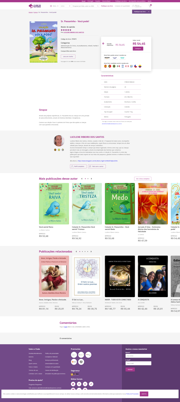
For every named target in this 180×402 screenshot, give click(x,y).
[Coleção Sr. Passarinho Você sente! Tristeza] (87, 203)
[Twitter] (73, 384)
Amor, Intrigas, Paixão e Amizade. (52, 300)
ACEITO (144, 394)
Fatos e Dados (33, 367)
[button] (82, 179)
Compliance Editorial (51, 357)
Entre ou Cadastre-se (138, 6)
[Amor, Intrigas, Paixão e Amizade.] (54, 276)
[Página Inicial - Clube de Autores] (35, 6)
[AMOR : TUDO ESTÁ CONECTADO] (120, 276)
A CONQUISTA (143, 300)
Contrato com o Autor (35, 374)
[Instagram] (85, 384)
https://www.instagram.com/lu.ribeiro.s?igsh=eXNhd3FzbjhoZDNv (98, 161)
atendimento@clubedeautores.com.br (112, 123)
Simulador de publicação (55, 374)
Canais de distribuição (51, 370)
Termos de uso (33, 370)
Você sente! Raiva (46, 227)
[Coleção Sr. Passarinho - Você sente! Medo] (120, 203)
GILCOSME (141, 303)
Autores (31, 357)
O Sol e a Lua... (78, 300)
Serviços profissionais (51, 360)
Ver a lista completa (142, 179)
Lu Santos (141, 234)
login (65, 327)
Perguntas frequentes (35, 384)
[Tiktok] (91, 384)
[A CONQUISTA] (153, 276)
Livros (36, 12)
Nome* (128, 352)
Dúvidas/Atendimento (35, 353)
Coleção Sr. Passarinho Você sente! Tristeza (83, 228)
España (97, 1)
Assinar (130, 369)
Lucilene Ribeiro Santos (79, 232)
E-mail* (128, 360)
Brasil (83, 1)
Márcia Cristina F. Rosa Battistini (82, 303)
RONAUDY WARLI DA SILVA (113, 303)
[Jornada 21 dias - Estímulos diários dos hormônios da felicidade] (153, 203)
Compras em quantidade (122, 6)
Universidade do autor (51, 363)
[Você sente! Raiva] (54, 203)
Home (31, 12)
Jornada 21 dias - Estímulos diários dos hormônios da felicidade (149, 229)
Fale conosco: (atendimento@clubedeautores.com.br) (45, 388)
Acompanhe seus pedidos (137, 1)
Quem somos (33, 363)
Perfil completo (79, 166)
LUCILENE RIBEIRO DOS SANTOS (73, 32)
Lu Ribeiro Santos (44, 230)
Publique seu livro (121, 1)
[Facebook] (79, 384)
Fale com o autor (97, 166)
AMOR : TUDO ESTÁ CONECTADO (118, 300)
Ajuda (149, 1)
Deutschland (106, 1)
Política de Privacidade (132, 394)
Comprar (138, 48)
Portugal (90, 1)
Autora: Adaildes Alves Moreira (48, 303)
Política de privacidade (52, 353)
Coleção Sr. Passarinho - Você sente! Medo (117, 228)
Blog (30, 360)
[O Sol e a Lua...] (87, 276)
